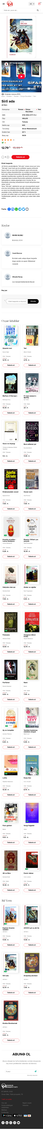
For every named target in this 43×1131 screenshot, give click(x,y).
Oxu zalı (4, 1103)
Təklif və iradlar (7, 1099)
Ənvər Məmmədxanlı (29, 128)
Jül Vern (4, 105)
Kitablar (9, 96)
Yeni (34, 96)
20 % (24, 132)
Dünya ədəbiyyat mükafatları (7, 1106)
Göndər (33, 301)
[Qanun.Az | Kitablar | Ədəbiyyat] (10, 4)
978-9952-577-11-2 (29, 115)
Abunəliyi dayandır (32, 1075)
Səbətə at (20, 157)
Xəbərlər (25, 1105)
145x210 (25, 118)
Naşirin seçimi (27, 1103)
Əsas (3, 96)
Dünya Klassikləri (25, 96)
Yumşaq (25, 122)
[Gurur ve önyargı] (11, 431)
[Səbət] (39, 4)
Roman (16, 96)
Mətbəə (4, 1110)
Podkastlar (5, 1112)
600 (23, 125)
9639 (24, 135)
